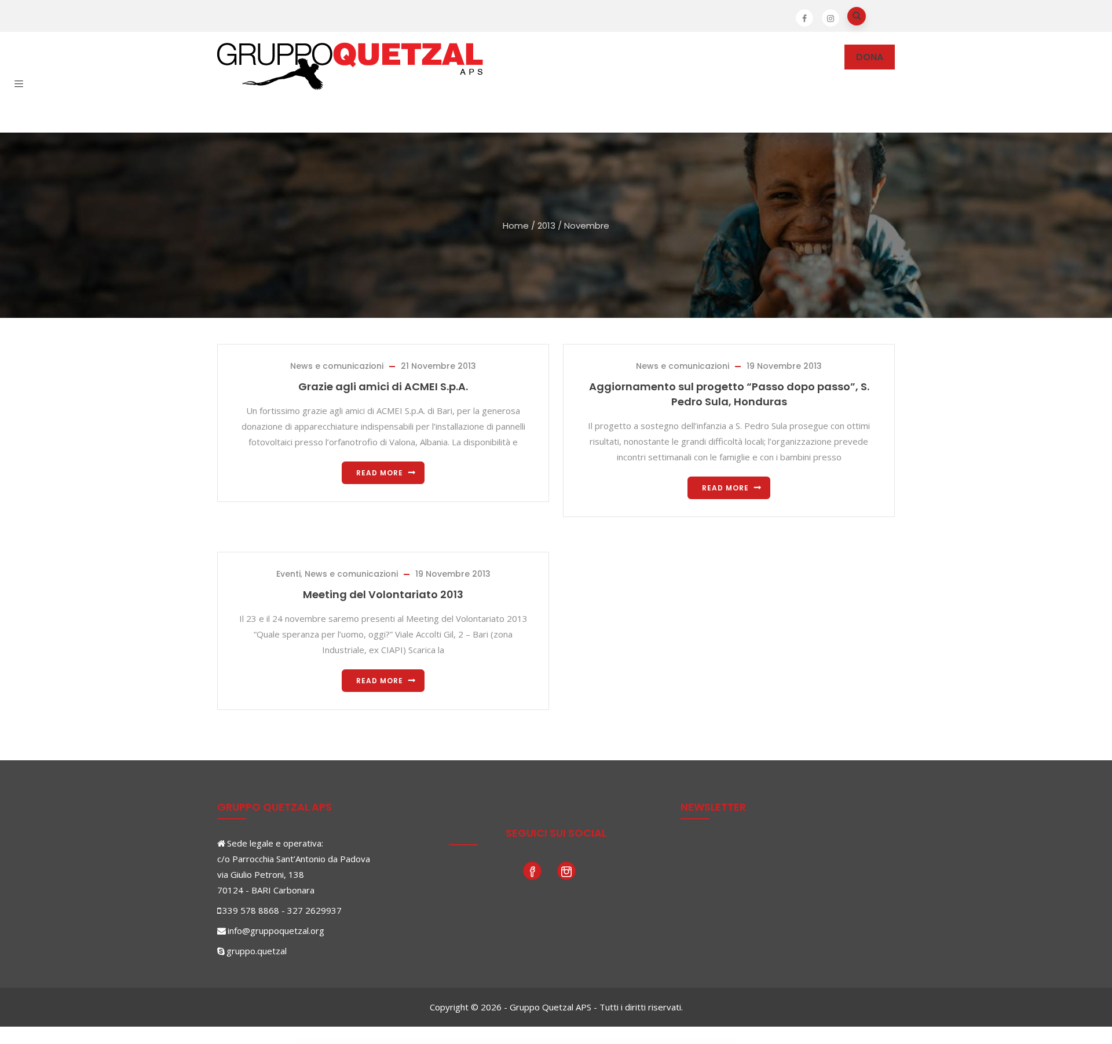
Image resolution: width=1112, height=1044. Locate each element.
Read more (379, 473)
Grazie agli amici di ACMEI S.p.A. (383, 386)
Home (516, 225)
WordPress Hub (384, 1042)
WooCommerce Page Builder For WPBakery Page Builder (689, 1042)
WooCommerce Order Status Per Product (527, 1042)
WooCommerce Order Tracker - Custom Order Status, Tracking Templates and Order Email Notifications (572, 1042)
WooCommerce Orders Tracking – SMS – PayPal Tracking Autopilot (652, 1042)
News (669, 57)
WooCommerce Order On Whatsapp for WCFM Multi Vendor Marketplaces (413, 1042)
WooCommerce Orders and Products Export (618, 1042)
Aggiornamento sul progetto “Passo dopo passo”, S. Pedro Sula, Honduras (729, 394)
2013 (546, 225)
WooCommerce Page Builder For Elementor (720, 1042)
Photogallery (728, 57)
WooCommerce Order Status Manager (502, 1042)
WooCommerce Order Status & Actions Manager (450, 1042)
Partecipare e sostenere (581, 57)
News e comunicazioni (336, 366)
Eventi (288, 574)
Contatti (333, 107)
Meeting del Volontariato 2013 (383, 594)
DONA (869, 57)
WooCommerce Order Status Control (477, 1042)
